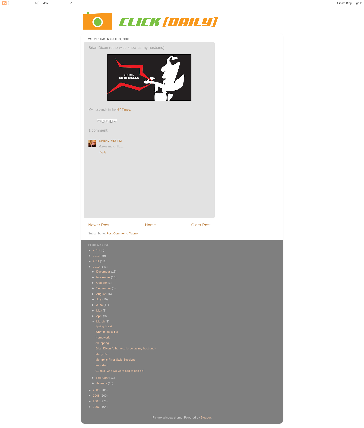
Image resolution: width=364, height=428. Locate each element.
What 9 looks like (106, 331)
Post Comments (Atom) (122, 233)
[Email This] (99, 121)
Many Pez (102, 354)
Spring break (103, 326)
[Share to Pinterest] (115, 121)
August (101, 294)
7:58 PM (116, 140)
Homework (102, 337)
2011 (96, 261)
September (104, 288)
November (103, 277)
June (100, 304)
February (102, 377)
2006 (96, 406)
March (101, 321)
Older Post (200, 225)
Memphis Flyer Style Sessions (115, 359)
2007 (96, 401)
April (99, 316)
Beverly (104, 140)
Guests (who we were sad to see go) (119, 370)
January (102, 383)
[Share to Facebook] (111, 121)
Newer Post (98, 225)
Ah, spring (102, 343)
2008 (96, 395)
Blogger (206, 417)
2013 (96, 250)
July (99, 299)
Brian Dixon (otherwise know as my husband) (125, 348)
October (102, 282)
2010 (96, 266)
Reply (102, 152)
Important (101, 365)
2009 (96, 390)
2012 (96, 255)
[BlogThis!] (103, 121)
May (99, 310)
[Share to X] (107, 121)
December (103, 271)
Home (150, 225)
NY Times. (123, 109)
